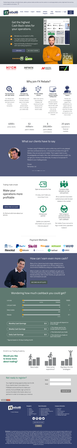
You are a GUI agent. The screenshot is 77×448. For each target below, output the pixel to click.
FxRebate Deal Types (61, 415)
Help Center (52, 12)
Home (21, 12)
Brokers (26, 12)
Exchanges (31, 411)
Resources (58, 12)
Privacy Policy (60, 412)
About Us (59, 408)
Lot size (9, 300)
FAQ (30, 415)
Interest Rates (44, 415)
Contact (59, 410)
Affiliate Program (45, 12)
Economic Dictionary (45, 410)
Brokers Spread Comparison (47, 411)
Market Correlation (45, 414)
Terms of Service (61, 411)
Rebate (9, 315)
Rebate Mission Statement (63, 414)
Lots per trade (11, 305)
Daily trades (10, 310)
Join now (18, 50)
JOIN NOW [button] (71, 12)
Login (64, 12)
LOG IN (38, 426)
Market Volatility (44, 412)
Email (46, 384)
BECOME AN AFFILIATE (38, 282)
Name (46, 380)
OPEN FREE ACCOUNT (11, 207)
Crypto (32, 12)
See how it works (33, 50)
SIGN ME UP (66, 391)
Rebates (38, 12)
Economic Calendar (45, 408)
